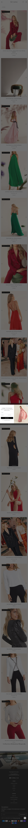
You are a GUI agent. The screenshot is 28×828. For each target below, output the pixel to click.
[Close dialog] (27, 405)
